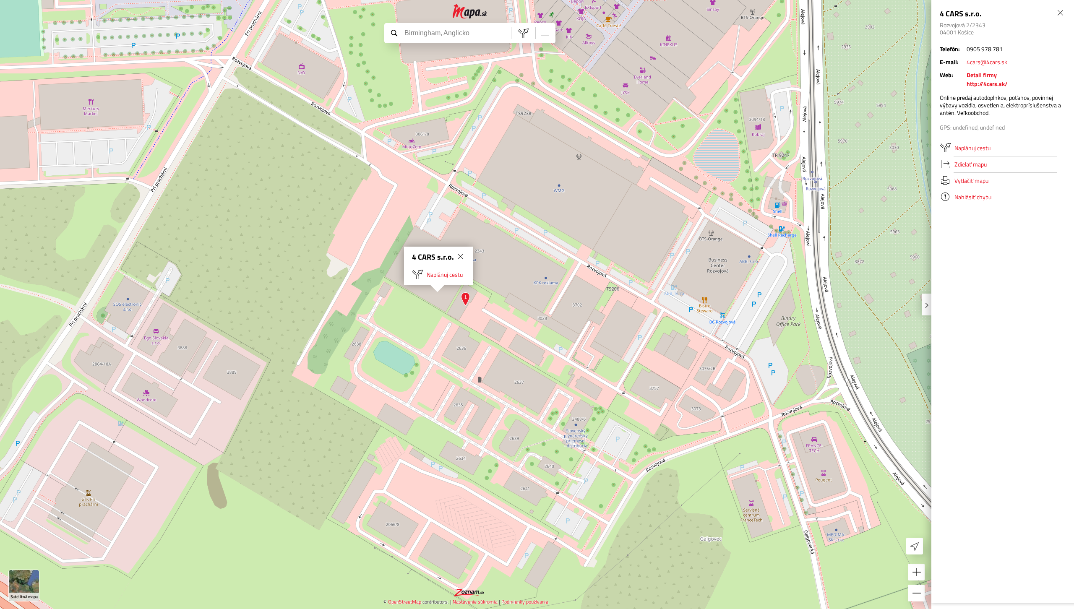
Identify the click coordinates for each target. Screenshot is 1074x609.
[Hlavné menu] (545, 32)
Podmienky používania (524, 602)
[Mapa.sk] (470, 11)
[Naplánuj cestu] (523, 33)
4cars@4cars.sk (987, 61)
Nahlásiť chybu (972, 197)
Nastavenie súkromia (475, 602)
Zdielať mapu (970, 164)
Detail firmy (982, 74)
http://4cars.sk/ (987, 83)
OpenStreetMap (404, 602)
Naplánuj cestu (445, 274)
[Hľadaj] (393, 32)
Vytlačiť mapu (971, 180)
